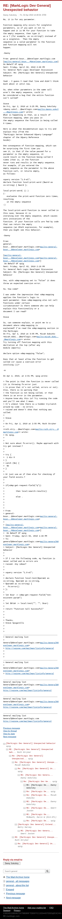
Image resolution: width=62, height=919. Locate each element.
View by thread (10, 731)
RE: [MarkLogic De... (37, 801)
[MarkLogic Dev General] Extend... (37, 824)
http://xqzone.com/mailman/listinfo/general (29, 648)
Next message (9, 736)
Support (6, 910)
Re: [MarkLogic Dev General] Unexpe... (36, 762)
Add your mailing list (37, 908)
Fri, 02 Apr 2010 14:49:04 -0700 (33, 15)
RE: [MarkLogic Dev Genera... (37, 775)
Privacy (17, 910)
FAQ (51, 908)
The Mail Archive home (18, 877)
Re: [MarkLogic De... (37, 791)
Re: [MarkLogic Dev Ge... (37, 781)
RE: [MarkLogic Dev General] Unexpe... (36, 837)
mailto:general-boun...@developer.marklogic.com (30, 61)
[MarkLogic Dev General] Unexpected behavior (31, 743)
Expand (10, 889)
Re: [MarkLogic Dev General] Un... (37, 768)
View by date (9, 734)
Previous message (11, 728)
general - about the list (17, 885)
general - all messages (17, 881)
